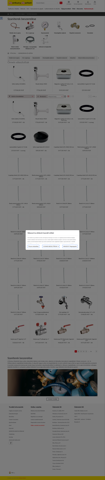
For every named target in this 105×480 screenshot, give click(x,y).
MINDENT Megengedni (70, 246)
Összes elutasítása (33, 246)
